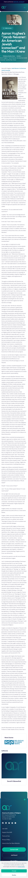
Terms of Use (6, 836)
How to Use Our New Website (11, 843)
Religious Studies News (9, 56)
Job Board (14, 855)
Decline (14, 875)
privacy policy (21, 866)
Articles (19, 56)
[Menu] (25, 7)
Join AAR (4, 828)
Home (0, 55)
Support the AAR (7, 832)
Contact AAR (14, 849)
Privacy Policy (6, 839)
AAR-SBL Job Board (18, 1)
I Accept (14, 871)
